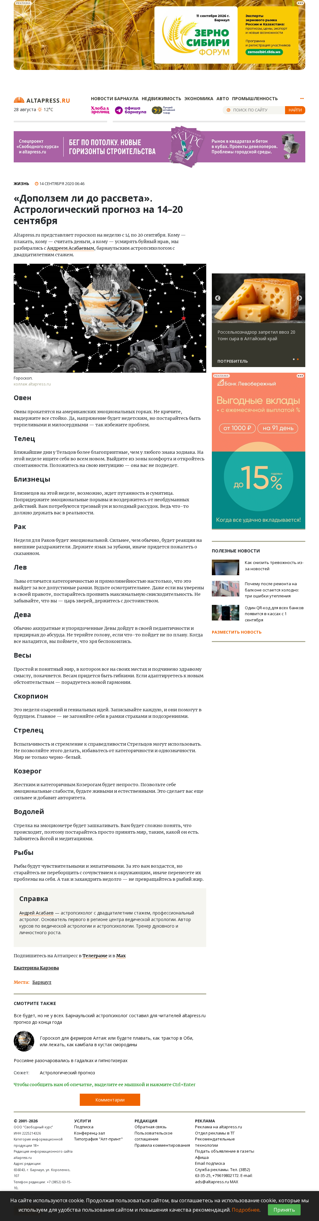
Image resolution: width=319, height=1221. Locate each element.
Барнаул (41, 982)
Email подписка (210, 1163)
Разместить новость (237, 632)
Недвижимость (161, 98)
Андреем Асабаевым (70, 248)
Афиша (202, 1157)
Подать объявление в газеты (224, 1151)
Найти (295, 110)
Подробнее (245, 1209)
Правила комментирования (162, 1145)
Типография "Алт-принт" (98, 1139)
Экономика (198, 98)
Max (121, 956)
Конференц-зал (89, 1133)
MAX (234, 1181)
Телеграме (95, 956)
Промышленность (255, 98)
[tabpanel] (258, 323)
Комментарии (110, 1100)
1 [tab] (293, 359)
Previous (218, 298)
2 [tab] (297, 359)
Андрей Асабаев (36, 913)
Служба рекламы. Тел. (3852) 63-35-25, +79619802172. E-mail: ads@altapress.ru (224, 1175)
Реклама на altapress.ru (218, 1127)
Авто (223, 98)
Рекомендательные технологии (215, 1142)
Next (299, 298)
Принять (284, 1209)
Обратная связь (151, 1127)
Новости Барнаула (115, 98)
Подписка (83, 1127)
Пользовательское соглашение (154, 1136)
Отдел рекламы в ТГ (215, 1133)
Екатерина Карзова (36, 968)
